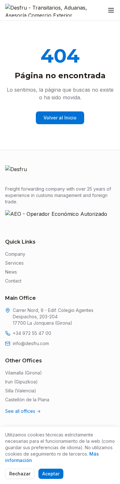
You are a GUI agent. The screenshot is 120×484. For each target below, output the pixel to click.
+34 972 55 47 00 (32, 333)
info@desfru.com (31, 343)
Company (15, 254)
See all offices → (23, 411)
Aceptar (51, 473)
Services (14, 263)
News (11, 272)
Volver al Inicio (60, 117)
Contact (13, 281)
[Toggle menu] (111, 10)
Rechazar (19, 473)
